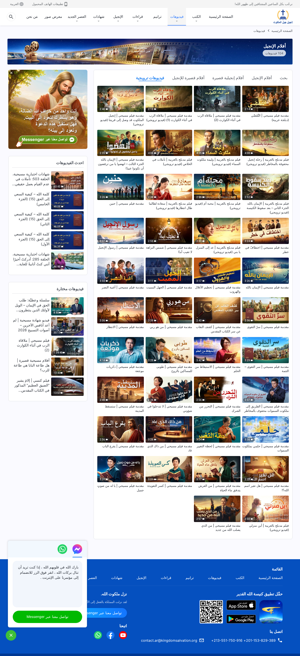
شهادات (98, 16)
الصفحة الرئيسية (221, 16)
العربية (14, 4)
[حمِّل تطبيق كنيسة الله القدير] (271, 611)
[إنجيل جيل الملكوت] (280, 17)
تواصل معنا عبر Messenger (101, 613)
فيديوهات (177, 16)
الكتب (196, 16)
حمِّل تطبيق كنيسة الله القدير (260, 594)
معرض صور (53, 16)
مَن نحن (32, 16)
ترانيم (157, 16)
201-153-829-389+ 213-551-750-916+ (243, 640)
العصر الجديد (77, 16)
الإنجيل (118, 16)
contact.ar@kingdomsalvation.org (169, 640)
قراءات (137, 16)
